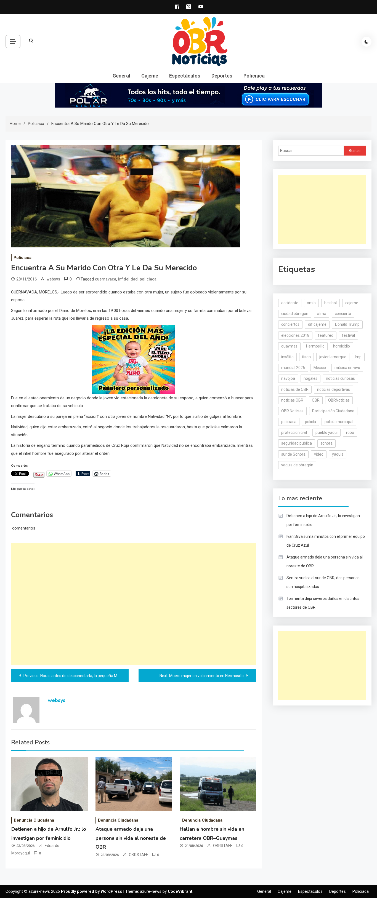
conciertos (290, 324)
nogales (310, 378)
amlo (311, 303)
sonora (326, 443)
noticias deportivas (333, 389)
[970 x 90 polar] (188, 94)
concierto (343, 313)
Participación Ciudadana (333, 411)
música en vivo (347, 367)
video (318, 454)
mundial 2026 (293, 367)
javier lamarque (332, 357)
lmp (358, 357)
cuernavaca (105, 279)
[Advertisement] (133, 604)
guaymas (289, 346)
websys (53, 279)
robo (350, 432)
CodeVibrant (180, 891)
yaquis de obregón (297, 465)
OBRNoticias (339, 400)
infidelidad (128, 279)
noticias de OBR (295, 389)
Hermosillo (315, 346)
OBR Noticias (292, 411)
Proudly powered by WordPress (92, 891)
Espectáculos (184, 76)
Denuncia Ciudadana (34, 820)
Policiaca (254, 76)
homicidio (341, 346)
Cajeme (149, 76)
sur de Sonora (293, 454)
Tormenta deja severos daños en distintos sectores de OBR (322, 603)
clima (321, 313)
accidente (289, 303)
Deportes (221, 76)
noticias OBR (292, 400)
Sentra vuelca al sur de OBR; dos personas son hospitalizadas (323, 582)
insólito (287, 357)
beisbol (330, 303)
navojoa (288, 378)
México (320, 367)
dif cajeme (317, 324)
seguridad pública (296, 443)
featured (325, 335)
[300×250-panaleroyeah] (133, 359)
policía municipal (339, 421)
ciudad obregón (294, 313)
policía (310, 421)
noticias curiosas (340, 378)
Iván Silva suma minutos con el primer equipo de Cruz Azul (325, 540)
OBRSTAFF (138, 854)
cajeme (351, 303)
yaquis (337, 454)
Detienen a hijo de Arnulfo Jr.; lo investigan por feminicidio (323, 520)
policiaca (148, 279)
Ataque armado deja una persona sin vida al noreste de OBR (130, 838)
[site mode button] (366, 42)
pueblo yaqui (326, 432)
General (121, 76)
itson (306, 357)
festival (348, 335)
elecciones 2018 (295, 335)
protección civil (294, 432)
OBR (316, 400)
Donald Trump (347, 324)
